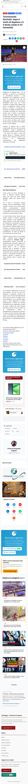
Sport (5, 13)
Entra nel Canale (15, 87)
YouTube (5, 338)
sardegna (7, 433)
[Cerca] (22, 6)
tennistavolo (8, 428)
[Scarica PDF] (17, 41)
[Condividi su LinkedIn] (15, 38)
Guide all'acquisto (5, 742)
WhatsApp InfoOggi (8, 332)
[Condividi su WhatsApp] (18, 38)
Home (3, 737)
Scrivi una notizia (5, 745)
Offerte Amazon (5, 740)
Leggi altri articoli (13, 453)
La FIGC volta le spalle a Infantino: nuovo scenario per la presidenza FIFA (14, 677)
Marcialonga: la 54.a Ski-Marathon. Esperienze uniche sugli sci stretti (12, 626)
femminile (7, 431)
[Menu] (25, 6)
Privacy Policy (4, 753)
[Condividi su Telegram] (21, 38)
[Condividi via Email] (23, 38)
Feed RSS (3, 750)
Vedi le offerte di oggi (10, 571)
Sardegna (11, 13)
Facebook (5, 334)
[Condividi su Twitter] (12, 38)
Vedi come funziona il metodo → (11, 703)
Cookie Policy (4, 755)
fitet (13, 431)
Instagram (5, 339)
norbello (15, 428)
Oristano (18, 13)
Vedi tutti (14, 684)
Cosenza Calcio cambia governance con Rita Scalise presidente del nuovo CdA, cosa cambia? (14, 651)
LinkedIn (5, 341)
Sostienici (3, 748)
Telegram (5, 336)
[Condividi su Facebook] (10, 38)
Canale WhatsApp (13, 548)
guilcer (17, 431)
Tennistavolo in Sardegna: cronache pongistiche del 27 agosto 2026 (13, 601)
